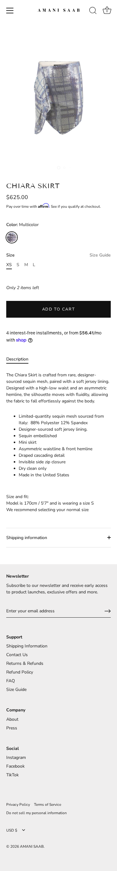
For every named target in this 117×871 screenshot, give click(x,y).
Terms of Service (47, 804)
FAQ (10, 681)
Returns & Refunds (24, 663)
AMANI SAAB (32, 846)
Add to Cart (58, 309)
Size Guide (100, 255)
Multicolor (11, 237)
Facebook (15, 766)
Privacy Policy (18, 804)
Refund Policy (19, 672)
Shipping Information (26, 646)
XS (9, 265)
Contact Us (17, 655)
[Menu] (10, 10)
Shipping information (26, 538)
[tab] (20, 359)
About (12, 719)
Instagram (16, 757)
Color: (22, 225)
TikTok (12, 775)
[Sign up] (108, 611)
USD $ (11, 830)
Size (58, 255)
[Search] (93, 11)
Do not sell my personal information (36, 812)
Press (11, 728)
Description (17, 359)
